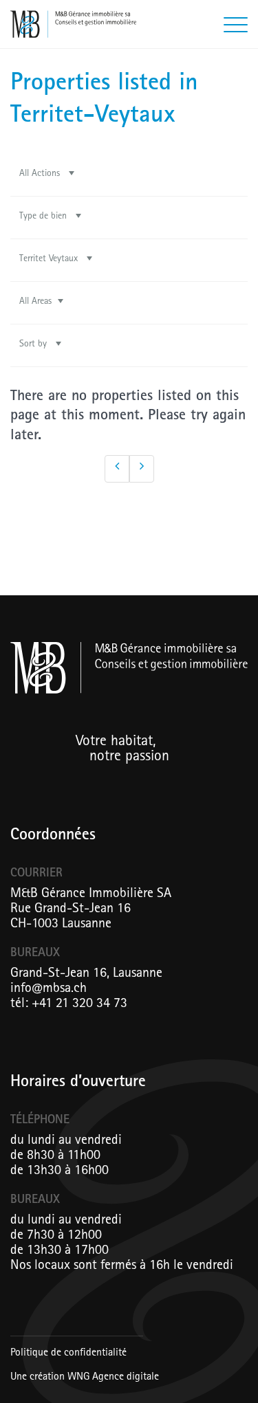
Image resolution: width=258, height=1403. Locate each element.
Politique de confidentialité (68, 1353)
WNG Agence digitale (113, 1377)
